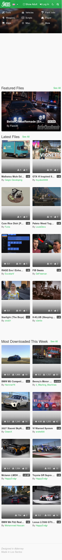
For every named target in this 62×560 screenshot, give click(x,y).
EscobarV (9, 273)
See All (57, 88)
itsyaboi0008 (42, 179)
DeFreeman (41, 273)
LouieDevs (41, 226)
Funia (7, 226)
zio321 (8, 320)
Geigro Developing (13, 179)
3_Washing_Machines (46, 384)
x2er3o (39, 320)
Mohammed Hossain (14, 525)
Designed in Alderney (12, 548)
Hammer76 (10, 384)
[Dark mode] (52, 4)
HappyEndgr (10, 478)
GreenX (8, 431)
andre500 (40, 431)
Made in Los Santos (11, 551)
